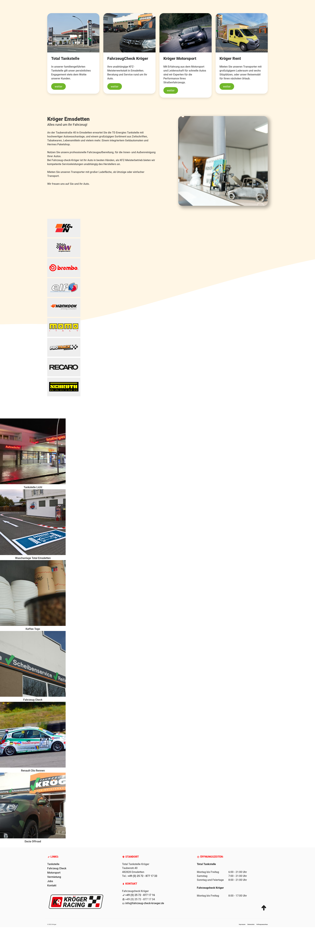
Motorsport (53, 872)
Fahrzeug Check (56, 868)
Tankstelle (53, 864)
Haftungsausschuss (262, 924)
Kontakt (51, 885)
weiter (58, 86)
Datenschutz (250, 924)
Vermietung (54, 876)
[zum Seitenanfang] (264, 907)
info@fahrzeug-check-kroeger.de (144, 903)
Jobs (50, 881)
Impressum (242, 924)
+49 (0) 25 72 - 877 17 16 (140, 895)
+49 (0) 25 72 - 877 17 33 (142, 876)
